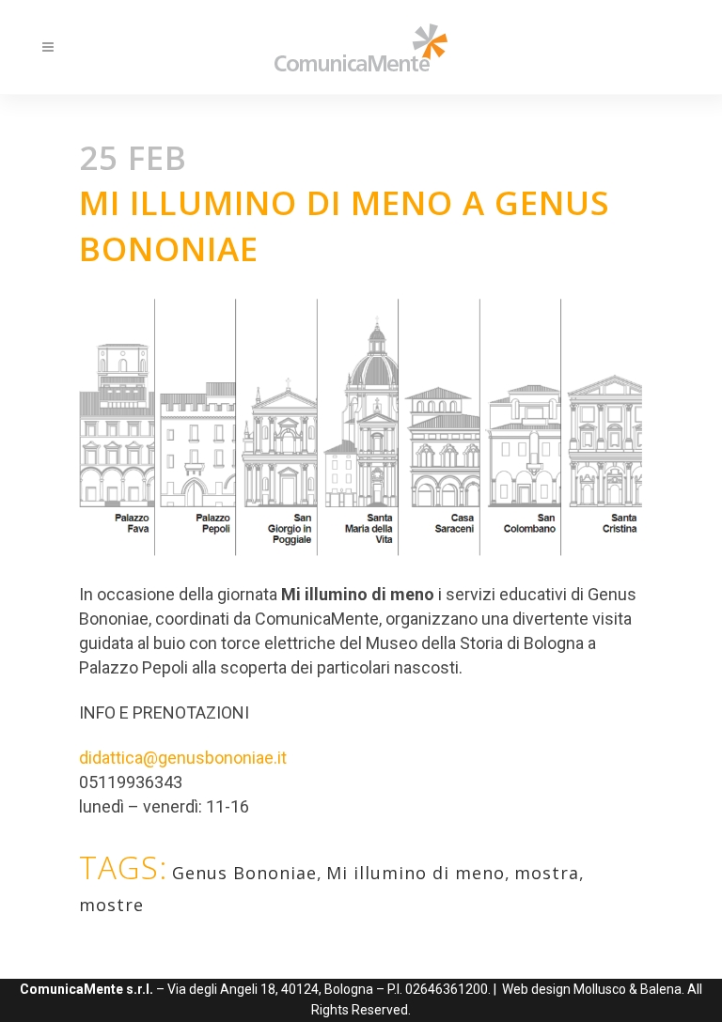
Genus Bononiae (244, 872)
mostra (546, 872)
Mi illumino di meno (415, 872)
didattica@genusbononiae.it (183, 757)
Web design (536, 989)
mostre (111, 904)
